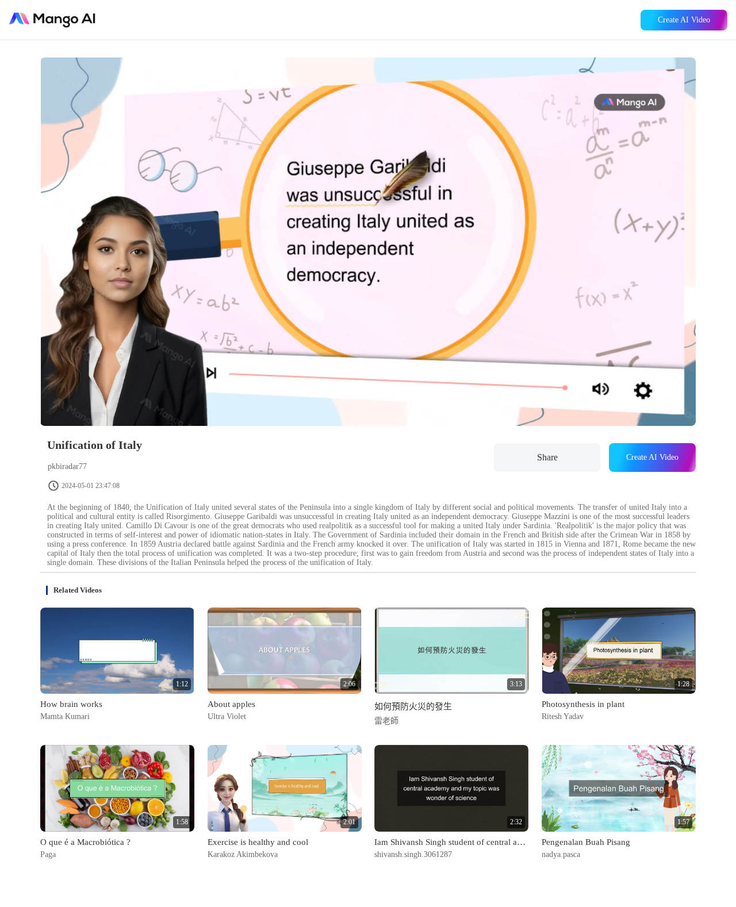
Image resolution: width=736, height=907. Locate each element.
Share (547, 457)
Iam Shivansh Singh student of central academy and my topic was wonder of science (451, 842)
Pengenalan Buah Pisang (586, 842)
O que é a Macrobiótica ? (85, 842)
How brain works (71, 704)
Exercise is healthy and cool (258, 842)
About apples (231, 704)
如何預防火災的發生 (413, 706)
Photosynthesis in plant (583, 704)
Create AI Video (684, 20)
